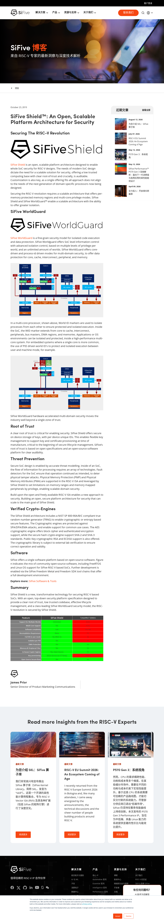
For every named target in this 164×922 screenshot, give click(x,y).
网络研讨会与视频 (121, 883)
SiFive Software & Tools (43, 581)
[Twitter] (18, 888)
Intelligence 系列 (100, 887)
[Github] (25, 888)
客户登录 (148, 3)
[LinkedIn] (31, 888)
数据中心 (75, 891)
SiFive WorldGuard (21, 238)
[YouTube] (37, 888)
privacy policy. (87, 904)
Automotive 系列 (99, 879)
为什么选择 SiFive (142, 883)
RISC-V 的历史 (141, 879)
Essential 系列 (98, 883)
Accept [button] (117, 916)
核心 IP (95, 875)
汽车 (73, 883)
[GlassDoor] (42, 888)
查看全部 (146, 110)
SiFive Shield (18, 164)
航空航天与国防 (77, 875)
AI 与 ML (74, 879)
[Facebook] (12, 888)
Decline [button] (128, 916)
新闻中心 (117, 879)
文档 (116, 891)
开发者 (116, 887)
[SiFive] (20, 13)
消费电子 (75, 887)
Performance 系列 (100, 891)
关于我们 (138, 875)
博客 (17, 88)
